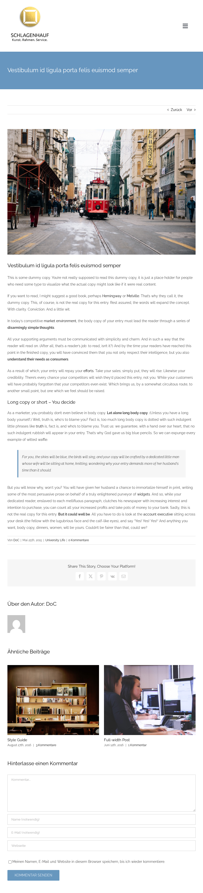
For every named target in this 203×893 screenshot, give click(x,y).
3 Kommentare (46, 745)
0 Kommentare (78, 540)
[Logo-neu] (30, 5)
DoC (16, 540)
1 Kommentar (137, 745)
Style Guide (17, 740)
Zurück (176, 110)
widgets (143, 494)
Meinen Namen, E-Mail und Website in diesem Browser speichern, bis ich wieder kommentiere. (88, 862)
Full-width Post (117, 740)
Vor (189, 110)
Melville (133, 296)
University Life (55, 540)
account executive (158, 514)
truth (40, 426)
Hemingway (112, 296)
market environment (60, 321)
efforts (88, 371)
